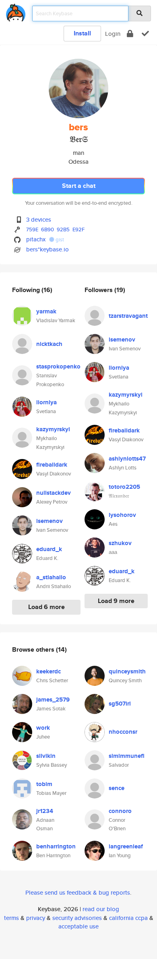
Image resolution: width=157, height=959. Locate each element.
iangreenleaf (126, 846)
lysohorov (122, 514)
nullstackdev (53, 492)
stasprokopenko (58, 366)
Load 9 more (116, 600)
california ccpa (128, 918)
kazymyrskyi (53, 429)
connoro (120, 811)
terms (11, 918)
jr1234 (44, 811)
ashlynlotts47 (127, 458)
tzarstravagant (128, 315)
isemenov (49, 521)
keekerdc (48, 671)
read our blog (101, 909)
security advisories (77, 918)
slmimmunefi (127, 755)
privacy (35, 918)
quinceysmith (127, 671)
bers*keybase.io (47, 249)
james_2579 (53, 699)
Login (112, 33)
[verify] (145, 34)
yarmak (46, 311)
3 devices (38, 219)
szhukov (120, 543)
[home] (15, 11)
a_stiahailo (51, 577)
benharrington (56, 846)
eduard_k (49, 549)
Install (82, 33)
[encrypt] (130, 34)
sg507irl (120, 703)
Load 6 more (46, 606)
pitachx (35, 239)
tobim (44, 784)
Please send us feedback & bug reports (77, 892)
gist (59, 239)
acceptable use (78, 926)
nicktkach (49, 344)
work (43, 727)
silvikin (46, 755)
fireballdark (51, 464)
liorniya (46, 402)
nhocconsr (123, 731)
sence (116, 788)
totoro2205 (124, 486)
